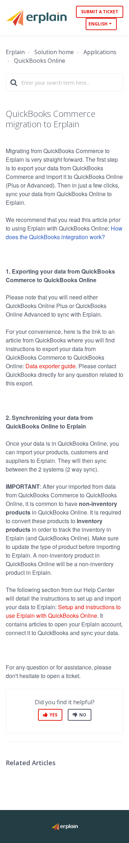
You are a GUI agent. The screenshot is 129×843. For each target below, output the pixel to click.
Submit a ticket (99, 12)
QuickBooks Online (39, 61)
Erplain (15, 52)
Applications (99, 52)
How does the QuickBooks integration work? (64, 232)
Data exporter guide (50, 366)
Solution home (54, 52)
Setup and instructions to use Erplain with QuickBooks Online (63, 611)
